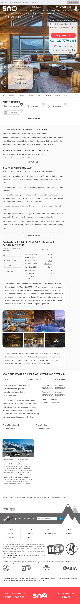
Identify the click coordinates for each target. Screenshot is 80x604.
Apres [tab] (28, 454)
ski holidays (31, 497)
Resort (57, 95)
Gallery (48, 95)
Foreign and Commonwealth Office (18, 555)
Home (4, 13)
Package (21, 95)
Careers (69, 529)
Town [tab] (7, 454)
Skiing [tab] (18, 454)
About (30, 529)
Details (31, 95)
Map (65, 95)
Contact (50, 529)
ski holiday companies (50, 561)
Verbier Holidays (10, 425)
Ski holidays (36, 7)
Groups (45, 10)
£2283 (50, 267)
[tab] (7, 379)
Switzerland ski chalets (60, 497)
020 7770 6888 (11, 593)
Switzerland (33, 13)
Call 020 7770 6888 (63, 40)
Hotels (32, 10)
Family (53, 10)
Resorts (25, 10)
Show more (33, 162)
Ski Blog (10, 533)
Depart (40, 95)
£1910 (50, 254)
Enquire (66, 596)
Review (11, 95)
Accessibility (69, 533)
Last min (66, 10)
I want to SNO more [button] (31, 2)
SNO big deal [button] (73, 2)
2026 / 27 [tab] (45, 249)
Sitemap (30, 537)
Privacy (30, 533)
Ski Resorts (23, 13)
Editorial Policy (10, 537)
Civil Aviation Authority (9, 548)
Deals (59, 10)
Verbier (42, 13)
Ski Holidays (13, 13)
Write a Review (20, 83)
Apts (43, 428)
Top (4, 95)
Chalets (38, 10)
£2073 (50, 261)
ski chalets (43, 497)
